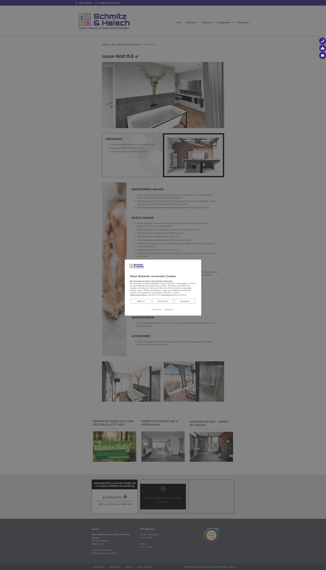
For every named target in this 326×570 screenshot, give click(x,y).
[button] (322, 41)
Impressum (168, 309)
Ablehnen (141, 301)
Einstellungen (163, 301)
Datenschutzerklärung (139, 295)
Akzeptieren (185, 301)
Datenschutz (157, 309)
